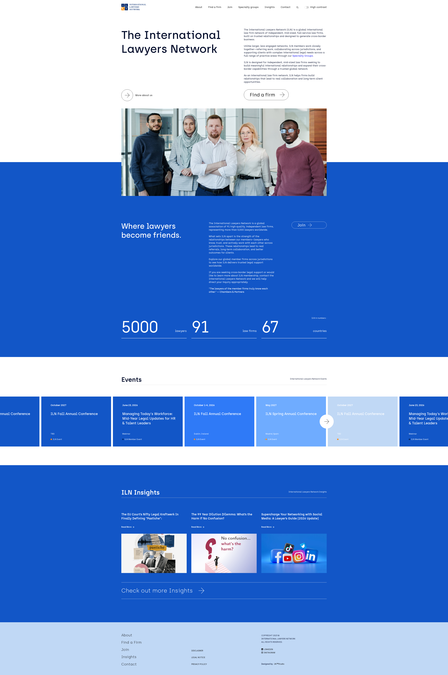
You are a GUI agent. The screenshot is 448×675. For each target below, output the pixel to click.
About (198, 7)
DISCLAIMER (197, 651)
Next (327, 422)
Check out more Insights (157, 590)
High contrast (318, 7)
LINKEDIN (268, 649)
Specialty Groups (302, 55)
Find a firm (214, 7)
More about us (143, 95)
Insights (270, 7)
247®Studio (279, 664)
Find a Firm (131, 642)
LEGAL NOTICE (198, 657)
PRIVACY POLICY (199, 664)
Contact (285, 7)
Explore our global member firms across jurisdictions (241, 259)
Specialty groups (248, 7)
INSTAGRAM (269, 653)
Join (229, 7)
